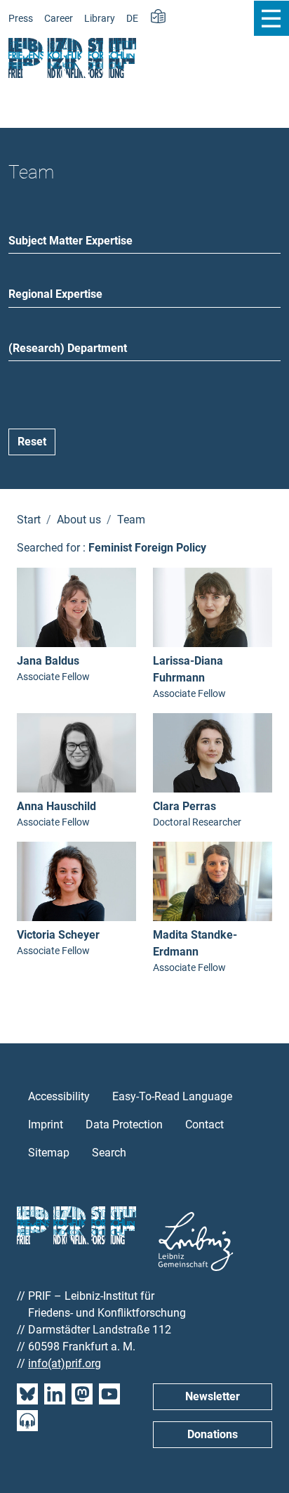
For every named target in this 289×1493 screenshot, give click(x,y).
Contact (204, 1124)
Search (109, 1152)
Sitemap (48, 1152)
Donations (212, 1434)
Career (58, 19)
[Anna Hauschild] (76, 752)
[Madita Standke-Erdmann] (212, 880)
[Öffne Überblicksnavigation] (271, 18)
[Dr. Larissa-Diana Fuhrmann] (212, 606)
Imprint (45, 1124)
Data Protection (124, 1124)
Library (99, 19)
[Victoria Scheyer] (76, 880)
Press (20, 19)
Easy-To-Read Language (172, 1096)
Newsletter (212, 1396)
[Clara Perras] (212, 752)
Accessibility (59, 1096)
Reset (32, 441)
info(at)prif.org (64, 1363)
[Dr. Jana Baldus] (76, 606)
